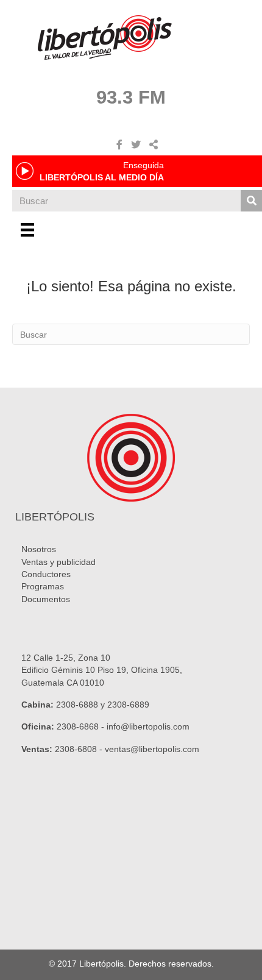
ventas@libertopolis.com (152, 749)
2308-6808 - (80, 749)
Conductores (46, 574)
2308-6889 (128, 704)
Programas (42, 586)
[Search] (251, 200)
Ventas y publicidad (58, 562)
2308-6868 (78, 726)
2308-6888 (77, 704)
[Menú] (27, 230)
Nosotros (38, 549)
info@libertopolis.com (148, 726)
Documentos (45, 599)
